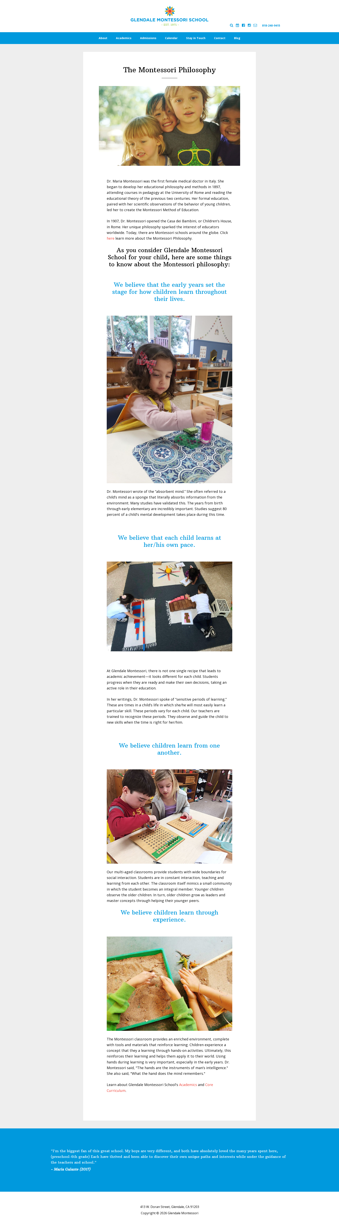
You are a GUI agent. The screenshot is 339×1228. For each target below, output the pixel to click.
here (110, 238)
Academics (188, 1084)
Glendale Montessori (169, 15)
